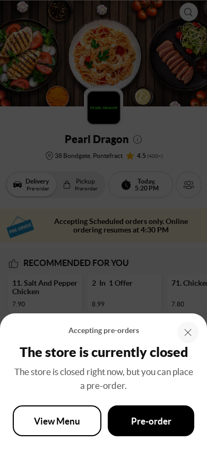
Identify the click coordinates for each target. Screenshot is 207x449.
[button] (188, 332)
